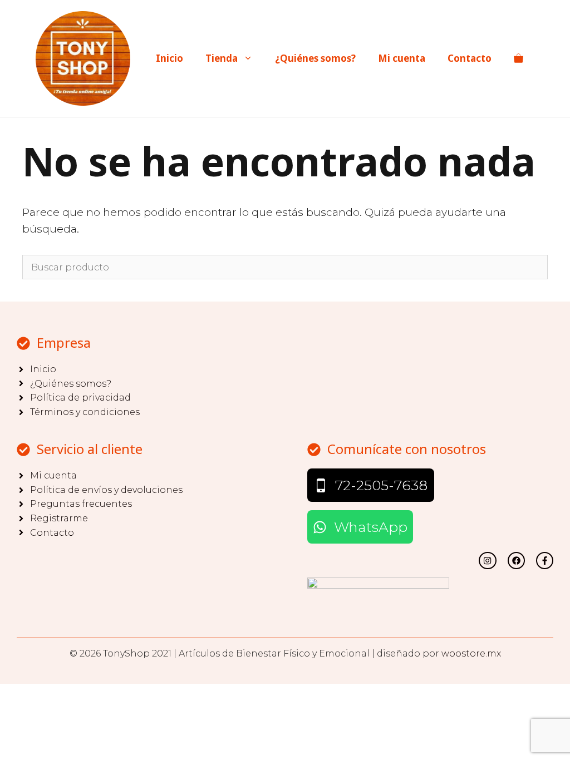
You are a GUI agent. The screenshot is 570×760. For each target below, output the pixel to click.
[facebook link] (544, 560)
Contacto (470, 58)
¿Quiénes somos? (315, 58)
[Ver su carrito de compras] (518, 58)
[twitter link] (487, 560)
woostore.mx (471, 653)
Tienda (221, 58)
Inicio (169, 58)
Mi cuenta (401, 58)
